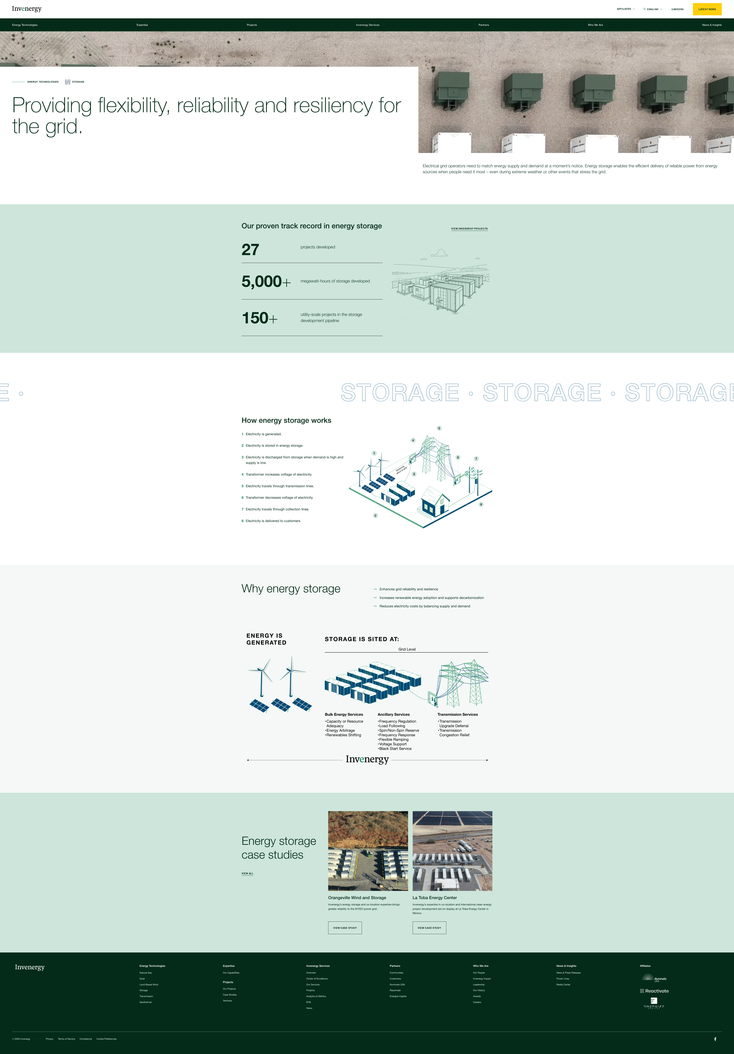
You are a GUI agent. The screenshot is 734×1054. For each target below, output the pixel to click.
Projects (252, 24)
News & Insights (712, 24)
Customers (395, 979)
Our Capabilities (231, 973)
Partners (484, 24)
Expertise (142, 24)
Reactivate (395, 991)
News (309, 1008)
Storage (144, 991)
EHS (308, 1002)
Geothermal (146, 1002)
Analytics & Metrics (316, 996)
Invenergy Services (367, 24)
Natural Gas (146, 973)
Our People (479, 973)
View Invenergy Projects (469, 228)
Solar (142, 979)
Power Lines (563, 979)
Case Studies (230, 995)
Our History (479, 991)
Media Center (563, 985)
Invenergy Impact (482, 979)
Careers (477, 1002)
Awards (477, 996)
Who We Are (595, 24)
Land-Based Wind (149, 985)
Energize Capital (398, 996)
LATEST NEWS (707, 9)
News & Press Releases (569, 973)
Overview (311, 973)
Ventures (227, 1001)
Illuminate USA (397, 985)
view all (247, 873)
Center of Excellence (317, 979)
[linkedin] (715, 1039)
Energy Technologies (24, 24)
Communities (396, 973)
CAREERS (677, 9)
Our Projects (229, 989)
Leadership (479, 985)
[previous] (719, 138)
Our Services (313, 985)
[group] (471, 229)
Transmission (146, 996)
